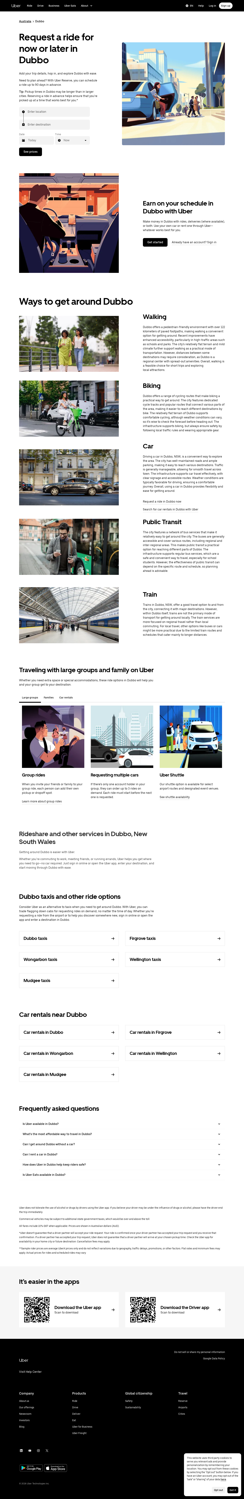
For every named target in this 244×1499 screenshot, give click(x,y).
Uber (16, 5)
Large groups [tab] (30, 697)
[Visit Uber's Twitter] (47, 1450)
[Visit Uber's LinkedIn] (21, 1450)
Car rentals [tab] (66, 697)
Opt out (218, 1490)
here (223, 1479)
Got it (233, 1490)
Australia (25, 21)
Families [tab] (49, 697)
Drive (40, 5)
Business (54, 5)
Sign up (225, 5)
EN (191, 5)
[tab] (78, 697)
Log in (212, 5)
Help (201, 5)
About (84, 5)
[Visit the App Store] (55, 1468)
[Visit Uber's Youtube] (30, 1450)
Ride (29, 5)
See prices (31, 151)
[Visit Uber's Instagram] (38, 1450)
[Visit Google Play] (31, 1468)
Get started (155, 242)
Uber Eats (70, 5)
